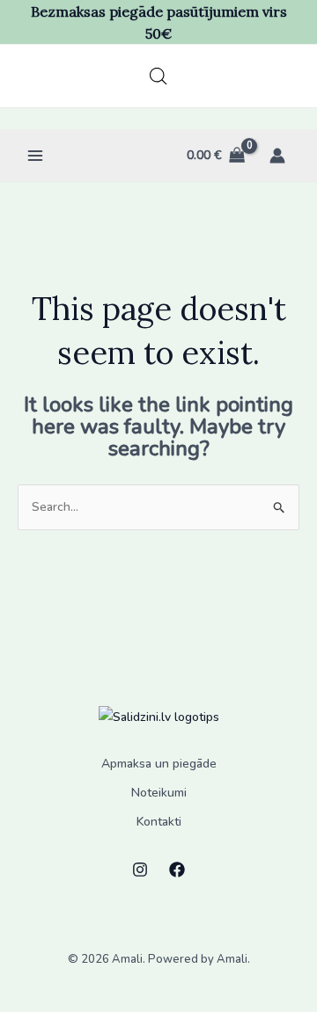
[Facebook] (177, 869)
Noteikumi (159, 792)
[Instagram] (140, 869)
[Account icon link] (277, 156)
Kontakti (158, 821)
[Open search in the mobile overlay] (158, 76)
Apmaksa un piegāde (159, 763)
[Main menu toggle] (35, 155)
